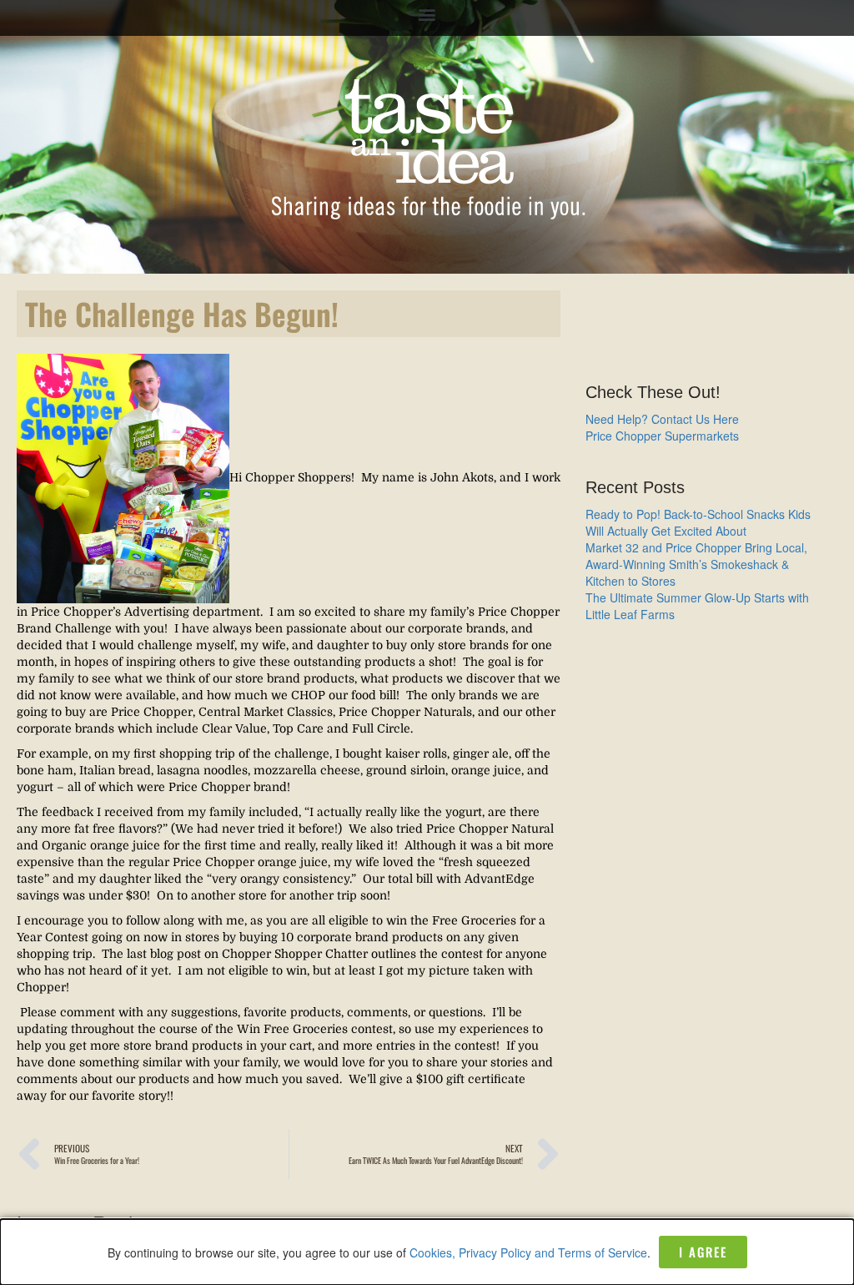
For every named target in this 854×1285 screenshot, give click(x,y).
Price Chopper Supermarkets (662, 435)
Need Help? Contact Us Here (662, 419)
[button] (427, 14)
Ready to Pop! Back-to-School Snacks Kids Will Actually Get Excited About (698, 522)
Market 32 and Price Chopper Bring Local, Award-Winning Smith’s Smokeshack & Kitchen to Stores (696, 564)
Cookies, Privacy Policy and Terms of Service (528, 1252)
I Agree (703, 1251)
